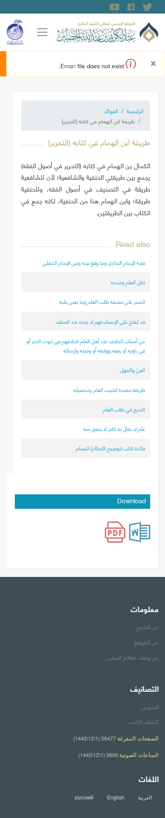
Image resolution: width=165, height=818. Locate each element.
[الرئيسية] (107, 31)
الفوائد (111, 110)
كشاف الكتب (143, 721)
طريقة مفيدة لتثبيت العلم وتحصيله (109, 389)
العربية (145, 797)
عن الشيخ (147, 626)
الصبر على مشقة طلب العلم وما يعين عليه (102, 301)
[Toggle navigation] (42, 32)
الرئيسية (134, 110)
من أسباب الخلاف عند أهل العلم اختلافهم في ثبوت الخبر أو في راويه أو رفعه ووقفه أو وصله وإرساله (86, 345)
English (115, 797)
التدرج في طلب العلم (124, 409)
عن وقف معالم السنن (133, 656)
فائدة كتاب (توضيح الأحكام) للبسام (110, 448)
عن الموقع (146, 641)
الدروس (150, 706)
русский (84, 797)
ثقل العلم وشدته (128, 282)
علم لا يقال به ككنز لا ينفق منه (114, 428)
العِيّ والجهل (132, 369)
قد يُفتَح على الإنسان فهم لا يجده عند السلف (100, 321)
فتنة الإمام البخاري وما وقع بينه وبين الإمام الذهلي (94, 262)
